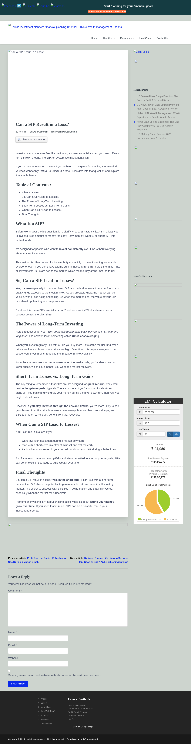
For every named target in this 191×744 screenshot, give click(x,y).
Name (12, 632)
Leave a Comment (39, 131)
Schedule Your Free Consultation (107, 11)
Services (45, 719)
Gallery (44, 703)
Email (12, 645)
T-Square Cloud (90, 739)
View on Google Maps (83, 726)
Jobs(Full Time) (48, 711)
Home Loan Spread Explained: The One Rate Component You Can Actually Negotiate (158, 126)
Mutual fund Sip (69, 131)
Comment (15, 590)
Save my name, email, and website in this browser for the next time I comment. (55, 675)
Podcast (44, 715)
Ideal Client (46, 707)
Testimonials (46, 723)
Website (13, 658)
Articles (44, 699)
